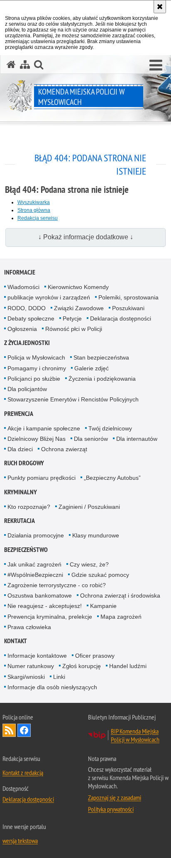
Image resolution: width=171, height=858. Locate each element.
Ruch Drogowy (24, 463)
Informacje (19, 272)
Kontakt (15, 641)
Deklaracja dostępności (120, 318)
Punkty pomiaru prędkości (41, 477)
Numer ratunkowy (30, 666)
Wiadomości (23, 287)
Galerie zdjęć (91, 368)
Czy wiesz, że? (89, 564)
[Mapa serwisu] (25, 64)
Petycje (72, 318)
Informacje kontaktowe (37, 655)
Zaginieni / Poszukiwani (89, 506)
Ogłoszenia (22, 329)
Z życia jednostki (27, 342)
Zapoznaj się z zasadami (114, 797)
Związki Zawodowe (79, 308)
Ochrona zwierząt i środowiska (120, 595)
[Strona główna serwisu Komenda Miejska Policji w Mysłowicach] (11, 64)
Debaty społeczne (30, 318)
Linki (59, 676)
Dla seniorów (91, 438)
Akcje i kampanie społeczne (43, 428)
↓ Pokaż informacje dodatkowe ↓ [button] (85, 237)
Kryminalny (20, 492)
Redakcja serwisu (37, 218)
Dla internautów (136, 438)
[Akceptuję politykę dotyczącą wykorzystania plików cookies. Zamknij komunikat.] (160, 6)
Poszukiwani (128, 308)
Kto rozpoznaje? (28, 506)
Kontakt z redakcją (22, 772)
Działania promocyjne (35, 535)
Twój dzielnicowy (110, 428)
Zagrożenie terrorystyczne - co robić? (56, 585)
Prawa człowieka (29, 627)
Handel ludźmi (128, 666)
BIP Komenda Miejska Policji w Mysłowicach (135, 735)
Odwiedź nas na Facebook (24, 730)
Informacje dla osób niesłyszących (52, 687)
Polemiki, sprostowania (128, 297)
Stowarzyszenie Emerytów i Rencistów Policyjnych (73, 399)
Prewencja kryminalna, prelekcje (49, 616)
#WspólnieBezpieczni (35, 574)
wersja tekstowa (20, 840)
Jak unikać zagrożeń (34, 564)
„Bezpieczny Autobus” (112, 477)
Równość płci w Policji (73, 329)
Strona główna (33, 210)
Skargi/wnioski (26, 676)
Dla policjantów (27, 389)
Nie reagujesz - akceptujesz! (44, 606)
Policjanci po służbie (33, 378)
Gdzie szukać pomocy (100, 574)
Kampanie (103, 606)
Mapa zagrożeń (121, 616)
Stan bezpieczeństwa (101, 357)
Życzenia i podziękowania (102, 378)
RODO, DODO (26, 308)
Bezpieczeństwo (26, 549)
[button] (155, 65)
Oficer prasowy (95, 655)
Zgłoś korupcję (81, 666)
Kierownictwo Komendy (78, 287)
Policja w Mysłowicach (36, 357)
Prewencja (18, 413)
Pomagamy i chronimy (36, 368)
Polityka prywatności (111, 809)
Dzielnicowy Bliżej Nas (36, 438)
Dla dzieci (20, 449)
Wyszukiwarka (33, 202)
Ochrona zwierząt (64, 449)
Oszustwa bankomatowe (39, 595)
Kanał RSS (9, 730)
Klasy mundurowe (95, 535)
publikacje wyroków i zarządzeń (48, 297)
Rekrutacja (19, 520)
